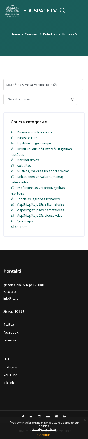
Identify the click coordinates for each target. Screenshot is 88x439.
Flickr (7, 359)
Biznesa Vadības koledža (71, 34)
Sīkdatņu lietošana (44, 429)
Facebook (10, 332)
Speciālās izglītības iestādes (38, 199)
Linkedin (9, 340)
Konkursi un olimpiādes (34, 132)
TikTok (8, 382)
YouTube (10, 375)
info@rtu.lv (10, 298)
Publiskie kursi (27, 137)
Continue (44, 435)
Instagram (11, 367)
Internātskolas (28, 160)
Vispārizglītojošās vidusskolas (40, 215)
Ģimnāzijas (25, 221)
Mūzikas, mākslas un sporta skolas (43, 171)
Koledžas (50, 34)
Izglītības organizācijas (34, 143)
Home (15, 34)
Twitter (9, 324)
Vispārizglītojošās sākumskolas (40, 204)
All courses (19, 226)
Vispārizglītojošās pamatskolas (40, 210)
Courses (31, 34)
